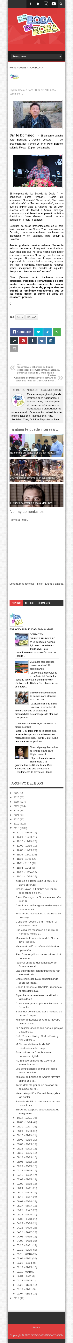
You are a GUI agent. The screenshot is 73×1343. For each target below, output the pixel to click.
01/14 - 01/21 (25, 1289)
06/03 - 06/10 (25, 1201)
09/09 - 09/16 (25, 1139)
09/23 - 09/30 (25, 1131)
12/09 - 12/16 (25, 845)
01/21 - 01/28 (25, 1284)
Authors (29, 603)
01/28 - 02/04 (25, 1280)
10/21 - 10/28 (25, 876)
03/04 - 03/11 (24, 1258)
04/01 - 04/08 (25, 1240)
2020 (17, 819)
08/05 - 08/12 (25, 1161)
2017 (17, 1298)
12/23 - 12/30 (25, 837)
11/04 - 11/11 (24, 867)
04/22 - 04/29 (25, 1227)
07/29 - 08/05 (25, 1166)
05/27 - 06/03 (25, 1205)
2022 (17, 810)
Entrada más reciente (22, 583)
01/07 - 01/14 (25, 1293)
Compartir (24, 331)
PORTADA (31, 317)
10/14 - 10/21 (25, 1117)
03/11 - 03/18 (24, 1254)
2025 (17, 797)
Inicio (40, 583)
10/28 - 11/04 (24, 872)
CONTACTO (36, 634)
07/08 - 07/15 (25, 1179)
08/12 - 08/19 (25, 1157)
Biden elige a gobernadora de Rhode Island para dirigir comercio (44, 751)
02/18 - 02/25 (25, 1267)
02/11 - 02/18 (24, 1271)
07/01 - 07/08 (25, 1183)
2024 (17, 801)
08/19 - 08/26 (25, 1152)
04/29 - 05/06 (25, 1223)
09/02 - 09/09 (25, 1144)
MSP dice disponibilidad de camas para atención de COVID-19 (43, 696)
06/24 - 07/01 (25, 1188)
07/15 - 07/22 (25, 1174)
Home (36, 1327)
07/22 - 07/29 (25, 1170)
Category (17, 609)
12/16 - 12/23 (25, 841)
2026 (17, 792)
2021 (17, 814)
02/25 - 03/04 (25, 1262)
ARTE (20, 317)
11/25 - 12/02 (24, 854)
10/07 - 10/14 (25, 1122)
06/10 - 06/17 (25, 1196)
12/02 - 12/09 (25, 850)
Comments (44, 603)
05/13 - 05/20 (25, 1214)
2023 (17, 806)
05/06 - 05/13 (25, 1219)
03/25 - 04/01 (25, 1245)
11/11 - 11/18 (24, 863)
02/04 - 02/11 (24, 1276)
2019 (17, 823)
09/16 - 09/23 (25, 1135)
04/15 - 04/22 (25, 1232)
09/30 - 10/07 (25, 1126)
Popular (16, 603)
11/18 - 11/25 (24, 858)
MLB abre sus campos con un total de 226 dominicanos (42, 665)
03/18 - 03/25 (25, 1249)
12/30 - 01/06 (25, 832)
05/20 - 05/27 (25, 1210)
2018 (17, 828)
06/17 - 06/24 (25, 1192)
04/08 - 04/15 (25, 1236)
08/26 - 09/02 (25, 1148)
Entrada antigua (54, 583)
